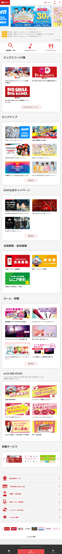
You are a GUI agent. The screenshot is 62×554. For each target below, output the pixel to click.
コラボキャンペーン (30, 50)
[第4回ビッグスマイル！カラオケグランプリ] (21, 16)
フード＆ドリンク (50, 50)
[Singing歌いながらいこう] (48, 528)
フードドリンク (53, 552)
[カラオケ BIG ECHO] (5, 2)
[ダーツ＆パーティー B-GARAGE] (20, 528)
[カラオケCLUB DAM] (14, 528)
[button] (11, 16)
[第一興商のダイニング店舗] (34, 528)
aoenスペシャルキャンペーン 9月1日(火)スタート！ (28, 32)
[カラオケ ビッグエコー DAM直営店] (7, 528)
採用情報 (55, 3)
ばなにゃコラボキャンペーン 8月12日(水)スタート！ (28, 36)
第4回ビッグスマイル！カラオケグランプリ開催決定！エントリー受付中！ (34, 34)
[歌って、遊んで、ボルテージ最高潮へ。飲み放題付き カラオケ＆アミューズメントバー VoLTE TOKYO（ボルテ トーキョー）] (27, 528)
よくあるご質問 (31, 536)
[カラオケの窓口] (55, 528)
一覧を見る (30, 180)
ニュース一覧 (55, 39)
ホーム (9, 552)
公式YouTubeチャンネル (30, 107)
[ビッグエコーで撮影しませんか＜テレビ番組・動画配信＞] (41, 528)
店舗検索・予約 (10, 50)
